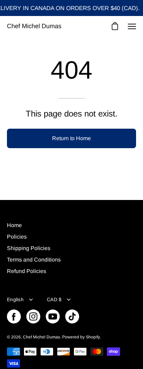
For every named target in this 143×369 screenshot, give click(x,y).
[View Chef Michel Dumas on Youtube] (53, 316)
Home (14, 225)
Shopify (93, 337)
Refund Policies (26, 271)
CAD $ (54, 299)
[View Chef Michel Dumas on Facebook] (14, 316)
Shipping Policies (28, 248)
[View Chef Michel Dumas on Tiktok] (72, 316)
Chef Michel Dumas (34, 26)
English (15, 299)
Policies (17, 237)
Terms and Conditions (34, 260)
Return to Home (71, 138)
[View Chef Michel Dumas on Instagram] (33, 316)
